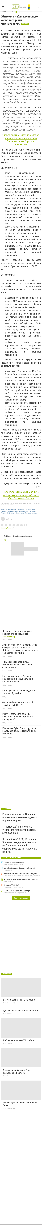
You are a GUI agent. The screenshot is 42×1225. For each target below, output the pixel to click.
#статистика (20, 513)
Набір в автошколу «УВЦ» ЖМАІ (18, 1040)
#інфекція (4, 511)
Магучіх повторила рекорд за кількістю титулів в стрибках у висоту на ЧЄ (17, 717)
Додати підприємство (21, 898)
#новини (3, 513)
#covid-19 (4, 509)
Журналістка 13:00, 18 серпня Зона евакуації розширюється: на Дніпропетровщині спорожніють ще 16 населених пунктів (20, 648)
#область (32, 511)
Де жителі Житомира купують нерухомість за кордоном (17, 632)
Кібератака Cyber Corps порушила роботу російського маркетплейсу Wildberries (19, 731)
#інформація (11, 513)
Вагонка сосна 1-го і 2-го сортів (19, 999)
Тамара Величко (10, 518)
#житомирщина (13, 511)
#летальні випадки (31, 513)
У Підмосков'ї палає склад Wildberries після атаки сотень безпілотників (17, 665)
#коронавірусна (30, 509)
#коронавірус (12, 509)
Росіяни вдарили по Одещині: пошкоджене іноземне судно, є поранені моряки (17, 679)
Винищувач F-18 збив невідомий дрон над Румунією (18, 692)
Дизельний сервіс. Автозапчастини (20, 1010)
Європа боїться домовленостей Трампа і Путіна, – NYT (17, 703)
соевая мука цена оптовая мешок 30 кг (20, 1104)
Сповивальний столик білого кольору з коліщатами (17, 1071)
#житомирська (23, 511)
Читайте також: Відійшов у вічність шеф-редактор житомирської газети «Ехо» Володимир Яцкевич (21, 495)
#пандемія (21, 509)
